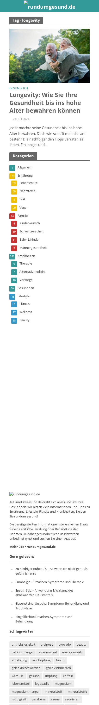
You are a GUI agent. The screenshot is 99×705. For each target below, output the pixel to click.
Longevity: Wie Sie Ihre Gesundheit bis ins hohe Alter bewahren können (45, 102)
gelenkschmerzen (58, 668)
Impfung (51, 676)
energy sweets (72, 652)
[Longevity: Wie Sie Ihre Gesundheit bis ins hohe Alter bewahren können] (49, 55)
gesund (34, 676)
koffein (68, 676)
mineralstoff (53, 692)
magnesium (63, 684)
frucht (60, 660)
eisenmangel (48, 652)
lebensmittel (21, 684)
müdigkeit (19, 699)
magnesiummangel (25, 692)
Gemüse (18, 676)
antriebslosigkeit (23, 644)
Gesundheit (18, 88)
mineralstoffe (77, 692)
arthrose (47, 644)
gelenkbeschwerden (26, 668)
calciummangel (22, 652)
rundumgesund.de (28, 502)
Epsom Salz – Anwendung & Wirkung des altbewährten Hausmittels (44, 592)
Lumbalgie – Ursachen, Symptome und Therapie (49, 582)
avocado (65, 644)
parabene (38, 699)
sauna (55, 699)
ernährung (19, 660)
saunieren (72, 699)
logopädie (42, 684)
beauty (81, 644)
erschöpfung (41, 660)
